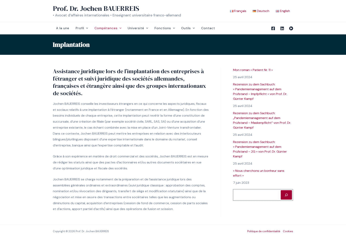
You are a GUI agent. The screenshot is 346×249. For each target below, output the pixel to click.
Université (136, 28)
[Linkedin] (282, 28)
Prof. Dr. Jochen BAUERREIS (96, 8)
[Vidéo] (291, 28)
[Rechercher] (286, 194)
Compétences (106, 28)
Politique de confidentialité (263, 231)
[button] (86, 28)
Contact (208, 28)
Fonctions (163, 28)
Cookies (288, 231)
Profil (80, 28)
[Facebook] (273, 28)
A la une (62, 28)
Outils (186, 28)
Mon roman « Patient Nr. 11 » (253, 70)
